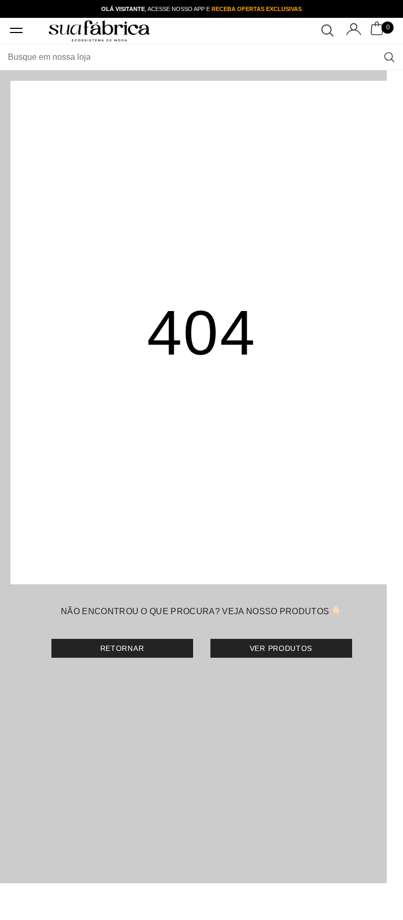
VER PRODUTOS (281, 648)
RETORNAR (122, 648)
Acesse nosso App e (224, 9)
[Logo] (99, 30)
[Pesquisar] (389, 57)
